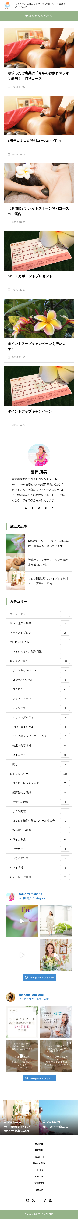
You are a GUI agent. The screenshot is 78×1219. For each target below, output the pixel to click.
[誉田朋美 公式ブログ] (7, 5)
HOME (39, 1143)
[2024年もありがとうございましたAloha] (56, 955)
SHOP (39, 1189)
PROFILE (39, 1156)
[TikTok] (52, 508)
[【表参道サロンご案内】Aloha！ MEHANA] (22, 955)
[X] (39, 508)
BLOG (39, 1169)
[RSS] (50, 1200)
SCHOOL (39, 1183)
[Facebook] (32, 508)
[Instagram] (45, 508)
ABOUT (39, 1150)
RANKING (39, 1163)
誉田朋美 (39, 472)
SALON (39, 1176)
